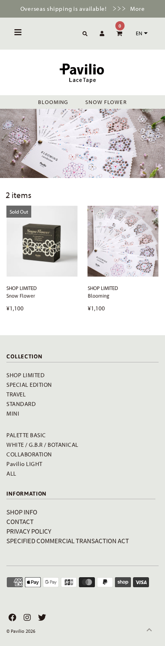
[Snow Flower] (41, 241)
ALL (11, 473)
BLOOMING (53, 102)
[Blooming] (123, 241)
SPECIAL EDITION (29, 384)
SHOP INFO (21, 512)
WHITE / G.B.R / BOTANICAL (42, 444)
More (137, 8)
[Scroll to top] (149, 630)
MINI (12, 413)
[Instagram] (26, 618)
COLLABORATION (29, 454)
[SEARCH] (83, 34)
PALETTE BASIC (26, 435)
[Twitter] (41, 618)
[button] (141, 33)
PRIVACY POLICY (28, 531)
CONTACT (20, 521)
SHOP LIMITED (25, 375)
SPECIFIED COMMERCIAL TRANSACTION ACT (67, 540)
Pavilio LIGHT (24, 464)
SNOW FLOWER (106, 102)
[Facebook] (11, 618)
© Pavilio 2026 (20, 631)
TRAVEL (16, 394)
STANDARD (21, 404)
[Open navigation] (18, 34)
